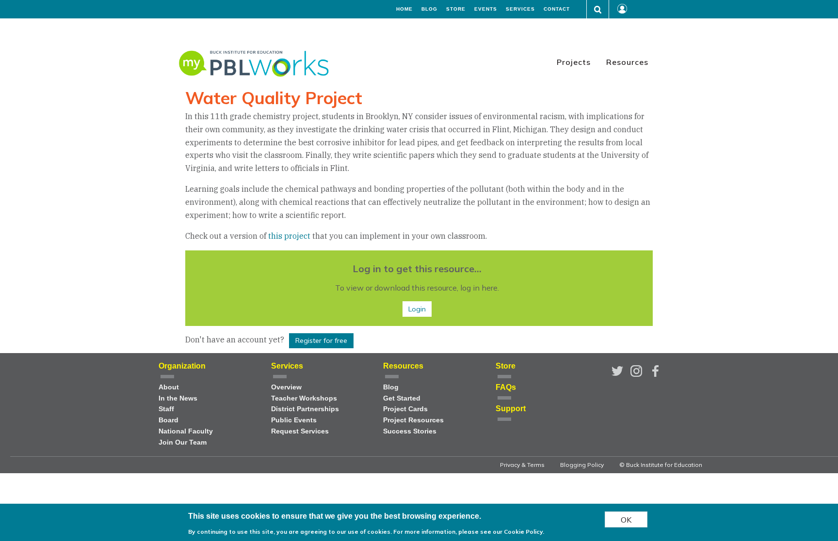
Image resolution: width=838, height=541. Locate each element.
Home (404, 9)
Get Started (401, 398)
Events (485, 9)
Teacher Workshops (304, 398)
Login (417, 309)
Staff (166, 409)
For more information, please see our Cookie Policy (468, 531)
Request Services (300, 431)
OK (626, 519)
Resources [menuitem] (627, 62)
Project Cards (405, 409)
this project (290, 236)
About (169, 387)
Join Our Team (183, 442)
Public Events (294, 420)
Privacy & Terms (522, 464)
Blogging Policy (582, 464)
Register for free (321, 340)
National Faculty (186, 431)
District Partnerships (305, 409)
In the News (178, 398)
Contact (557, 9)
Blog (429, 9)
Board (168, 420)
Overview (286, 387)
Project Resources (413, 420)
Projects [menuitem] (574, 62)
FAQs (506, 387)
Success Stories (409, 431)
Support (511, 408)
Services (520, 9)
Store (456, 9)
